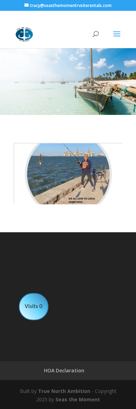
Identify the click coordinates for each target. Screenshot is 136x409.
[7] (68, 202)
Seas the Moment (77, 399)
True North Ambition (64, 391)
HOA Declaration (64, 370)
